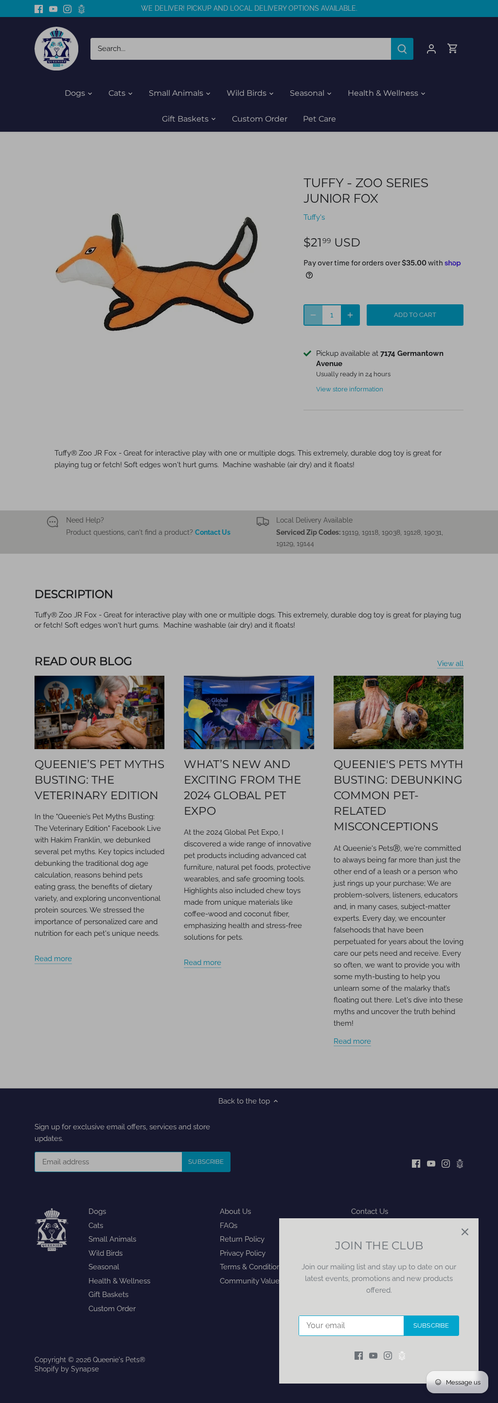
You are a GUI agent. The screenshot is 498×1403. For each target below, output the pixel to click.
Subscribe (431, 1325)
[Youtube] (373, 1355)
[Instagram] (388, 1355)
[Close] (465, 1232)
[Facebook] (359, 1355)
